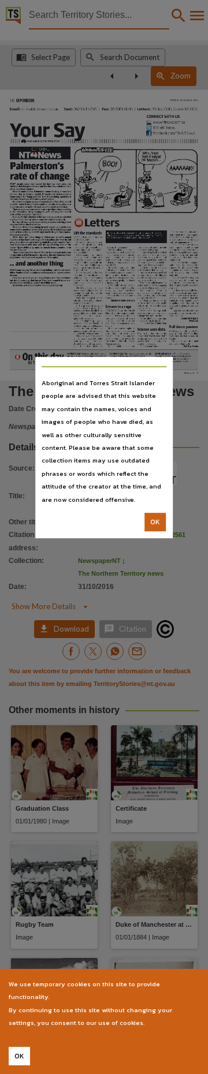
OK (155, 522)
